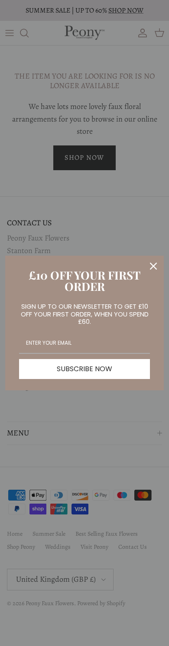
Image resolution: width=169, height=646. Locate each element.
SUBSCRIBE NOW (84, 369)
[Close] (153, 266)
